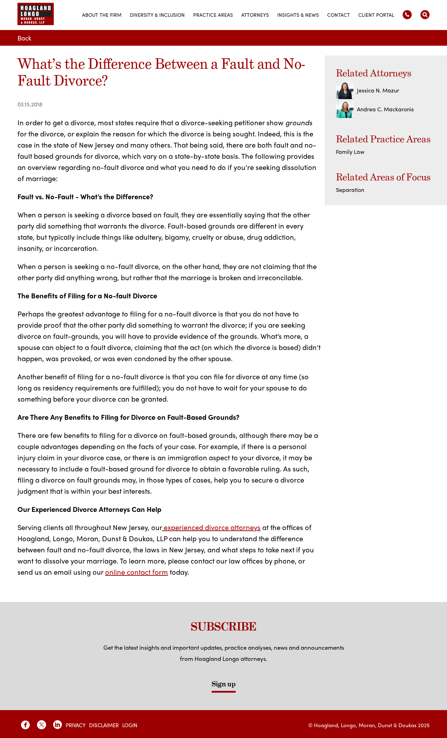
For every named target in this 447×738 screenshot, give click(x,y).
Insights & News (298, 14)
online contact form (136, 572)
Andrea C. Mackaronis (385, 109)
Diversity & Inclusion (157, 14)
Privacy (76, 725)
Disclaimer (104, 725)
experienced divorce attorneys (211, 527)
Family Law (350, 152)
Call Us (407, 14)
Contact (338, 14)
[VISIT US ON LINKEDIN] (57, 724)
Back (24, 37)
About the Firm (102, 14)
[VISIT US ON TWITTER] (41, 724)
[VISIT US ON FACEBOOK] (25, 724)
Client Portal (376, 14)
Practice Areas (213, 14)
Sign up (224, 683)
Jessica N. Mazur (378, 90)
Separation (350, 190)
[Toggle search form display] (425, 14)
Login (129, 725)
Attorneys (255, 14)
